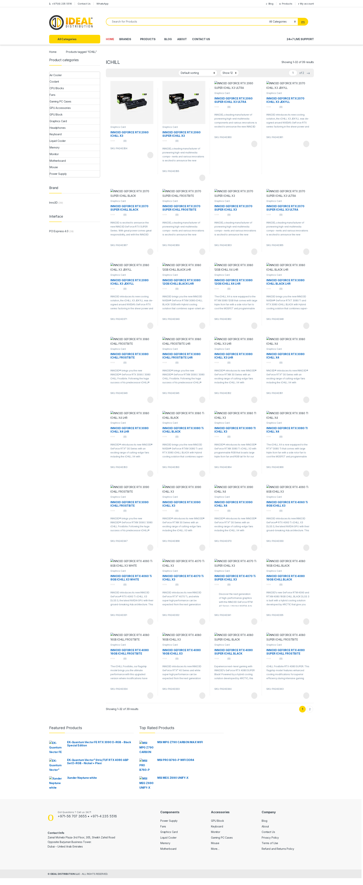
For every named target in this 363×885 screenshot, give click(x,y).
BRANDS (125, 39)
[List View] (122, 73)
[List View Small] (127, 73)
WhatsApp (102, 3)
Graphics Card (118, 127)
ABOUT (182, 39)
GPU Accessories (60, 107)
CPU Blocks (57, 88)
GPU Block (56, 114)
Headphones (58, 127)
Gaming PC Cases (60, 101)
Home (52, 51)
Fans (52, 94)
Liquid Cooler (58, 140)
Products (287, 3)
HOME (110, 39)
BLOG (168, 39)
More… (215, 848)
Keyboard (56, 134)
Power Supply (58, 173)
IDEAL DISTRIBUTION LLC (65, 874)
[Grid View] (116, 73)
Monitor (54, 154)
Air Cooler (56, 75)
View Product (148, 155)
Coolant (54, 81)
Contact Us (84, 3)
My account (307, 3)
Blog (270, 3)
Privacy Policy (270, 837)
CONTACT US (201, 39)
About (265, 826)
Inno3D (53, 202)
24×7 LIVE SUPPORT (300, 39)
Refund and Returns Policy (278, 848)
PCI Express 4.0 (58, 231)
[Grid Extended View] (111, 73)
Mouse (54, 167)
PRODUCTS (148, 39)
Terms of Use (270, 843)
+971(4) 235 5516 (62, 3)
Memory (55, 147)
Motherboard (58, 160)
